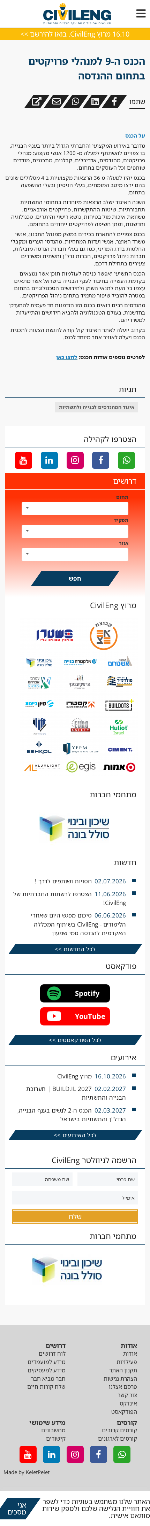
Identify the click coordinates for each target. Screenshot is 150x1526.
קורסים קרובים (119, 1430)
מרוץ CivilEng (74, 1076)
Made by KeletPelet (26, 1472)
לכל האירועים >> (75, 1135)
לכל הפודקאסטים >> (75, 1040)
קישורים (56, 1438)
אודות (130, 1353)
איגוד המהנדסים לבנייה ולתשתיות (96, 407)
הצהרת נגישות (120, 1378)
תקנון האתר (123, 1370)
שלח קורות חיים (46, 1387)
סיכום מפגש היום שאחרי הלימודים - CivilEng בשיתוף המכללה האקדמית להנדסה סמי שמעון (78, 924)
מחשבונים (53, 1430)
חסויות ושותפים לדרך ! (63, 881)
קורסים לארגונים (117, 1438)
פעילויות (127, 1362)
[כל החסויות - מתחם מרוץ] (79, 773)
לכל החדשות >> (75, 949)
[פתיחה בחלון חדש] (37, 101)
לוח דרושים (52, 1353)
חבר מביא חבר (48, 1378)
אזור (123, 543)
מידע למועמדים (47, 1362)
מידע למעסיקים (47, 1370)
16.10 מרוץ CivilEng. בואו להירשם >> (75, 34)
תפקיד (121, 520)
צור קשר (127, 1395)
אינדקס (128, 1403)
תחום (122, 497)
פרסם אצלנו (123, 1387)
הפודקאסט (124, 1412)
